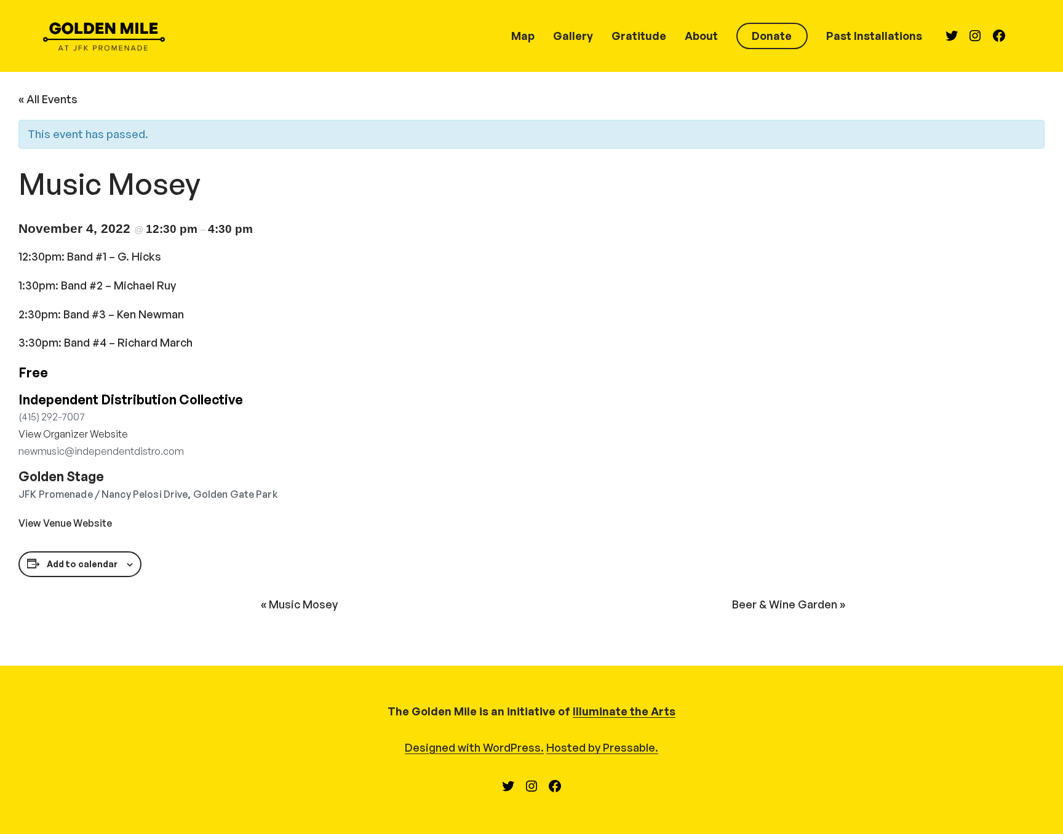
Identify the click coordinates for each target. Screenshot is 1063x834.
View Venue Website (65, 523)
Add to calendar (82, 564)
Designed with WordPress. (474, 747)
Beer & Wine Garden (788, 604)
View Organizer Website (73, 434)
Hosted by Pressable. (602, 747)
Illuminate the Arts (624, 711)
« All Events (48, 99)
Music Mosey (299, 604)
